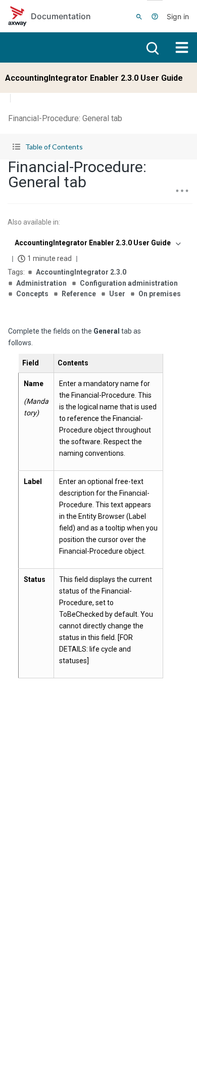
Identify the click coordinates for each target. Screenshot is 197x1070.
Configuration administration (129, 283)
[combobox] (97, 243)
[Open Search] (139, 16)
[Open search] (151, 47)
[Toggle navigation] (182, 47)
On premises (159, 294)
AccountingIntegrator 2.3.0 (81, 272)
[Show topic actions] (182, 191)
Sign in (178, 16)
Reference (79, 294)
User (117, 294)
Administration (41, 283)
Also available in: (34, 222)
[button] (98, 146)
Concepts (32, 294)
